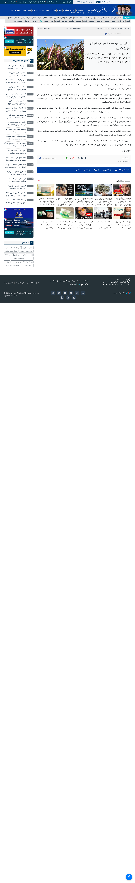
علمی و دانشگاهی (69, 10)
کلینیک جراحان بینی (12, 265)
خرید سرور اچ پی (19, 254)
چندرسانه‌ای (80, 13)
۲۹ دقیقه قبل (30, 165)
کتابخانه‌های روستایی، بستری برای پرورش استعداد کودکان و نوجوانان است (15, 110)
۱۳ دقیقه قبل (30, 101)
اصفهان (86, 18)
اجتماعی (35, 10)
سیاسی (59, 10)
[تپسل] (5, 28)
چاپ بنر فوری (27, 247)
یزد (15, 21)
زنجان (10, 18)
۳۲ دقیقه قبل (30, 172)
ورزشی (24, 10)
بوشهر (76, 18)
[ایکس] (52, 293)
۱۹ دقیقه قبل (30, 129)
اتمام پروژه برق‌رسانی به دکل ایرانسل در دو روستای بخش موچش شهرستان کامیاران (16, 96)
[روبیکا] (82, 293)
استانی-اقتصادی (121, 170)
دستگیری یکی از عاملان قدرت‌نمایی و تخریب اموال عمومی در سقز (17, 103)
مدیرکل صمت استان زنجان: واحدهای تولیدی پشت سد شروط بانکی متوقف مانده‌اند (16, 67)
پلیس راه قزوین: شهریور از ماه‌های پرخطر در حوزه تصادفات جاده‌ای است (17, 187)
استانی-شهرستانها (82, 170)
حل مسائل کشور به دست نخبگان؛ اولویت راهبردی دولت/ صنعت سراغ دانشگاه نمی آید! (16, 180)
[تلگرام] (64, 293)
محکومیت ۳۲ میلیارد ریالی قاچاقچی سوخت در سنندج (16, 88)
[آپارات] (61, 298)
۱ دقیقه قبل (30, 66)
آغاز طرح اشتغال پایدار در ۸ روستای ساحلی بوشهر (16, 173)
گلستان (57, 21)
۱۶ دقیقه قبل (30, 122)
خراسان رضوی (25, 18)
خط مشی (30, 283)
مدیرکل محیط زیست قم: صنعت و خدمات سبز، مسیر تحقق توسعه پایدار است (16, 117)
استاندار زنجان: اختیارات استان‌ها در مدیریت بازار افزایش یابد (17, 74)
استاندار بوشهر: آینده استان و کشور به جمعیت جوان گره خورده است (16, 138)
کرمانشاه (78, 21)
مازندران (33, 21)
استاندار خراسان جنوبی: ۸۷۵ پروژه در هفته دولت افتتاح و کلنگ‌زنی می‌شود (16, 195)
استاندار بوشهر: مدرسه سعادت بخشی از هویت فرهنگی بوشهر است (15, 159)
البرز (92, 18)
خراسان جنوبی (36, 18)
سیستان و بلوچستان (102, 21)
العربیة (85, 2)
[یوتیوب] (58, 293)
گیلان (51, 21)
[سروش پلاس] (70, 293)
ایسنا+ (73, 13)
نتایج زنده (13, 2)
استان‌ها (17, 10)
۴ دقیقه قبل (30, 73)
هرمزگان (26, 21)
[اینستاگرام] (73, 298)
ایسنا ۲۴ (42, 2)
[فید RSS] (67, 298)
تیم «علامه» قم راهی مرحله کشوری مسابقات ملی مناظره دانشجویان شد (16, 201)
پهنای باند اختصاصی (12, 247)
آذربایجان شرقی (117, 18)
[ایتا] (76, 293)
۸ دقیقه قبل (30, 87)
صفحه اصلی (80, 10)
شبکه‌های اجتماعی (30, 2)
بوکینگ (7, 262)
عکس (11, 10)
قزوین (119, 21)
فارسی (91, 2)
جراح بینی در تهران (26, 251)
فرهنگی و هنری (51, 10)
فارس (128, 21)
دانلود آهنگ (8, 254)
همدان (19, 21)
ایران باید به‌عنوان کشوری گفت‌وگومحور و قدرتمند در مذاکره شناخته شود (17, 152)
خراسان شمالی (47, 18)
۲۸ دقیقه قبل (30, 151)
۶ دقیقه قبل (30, 80)
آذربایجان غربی (105, 18)
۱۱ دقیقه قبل (30, 94)
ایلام (81, 18)
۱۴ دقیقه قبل (30, 108)
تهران (70, 18)
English (77, 2)
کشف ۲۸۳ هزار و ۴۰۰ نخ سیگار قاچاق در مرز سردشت (15, 144)
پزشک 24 (30, 254)
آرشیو (70, 2)
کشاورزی (106, 170)
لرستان (46, 21)
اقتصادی (41, 10)
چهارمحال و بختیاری (60, 18)
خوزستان (16, 18)
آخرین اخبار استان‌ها (20, 60)
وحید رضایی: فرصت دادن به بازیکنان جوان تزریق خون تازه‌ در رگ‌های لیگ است (15, 166)
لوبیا (95, 170)
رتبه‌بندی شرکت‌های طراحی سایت (22, 262)
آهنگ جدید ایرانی (11, 251)
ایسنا (101, 8)
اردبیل (97, 18)
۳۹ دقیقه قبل (30, 179)
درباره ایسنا (63, 2)
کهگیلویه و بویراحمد (68, 21)
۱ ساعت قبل (30, 186)
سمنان (113, 21)
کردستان (91, 21)
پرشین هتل (27, 265)
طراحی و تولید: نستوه (119, 293)
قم (123, 21)
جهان (29, 10)
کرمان (85, 21)
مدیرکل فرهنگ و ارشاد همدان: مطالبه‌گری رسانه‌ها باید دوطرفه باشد (15, 81)
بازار (21, 2)
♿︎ (129, 877)
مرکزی (40, 21)
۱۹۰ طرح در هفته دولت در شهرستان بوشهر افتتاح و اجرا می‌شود (16, 124)
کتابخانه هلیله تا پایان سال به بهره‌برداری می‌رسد (16, 130)
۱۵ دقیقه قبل (30, 115)
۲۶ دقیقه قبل (30, 136)
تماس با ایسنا (53, 2)
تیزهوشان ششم (19, 258)
